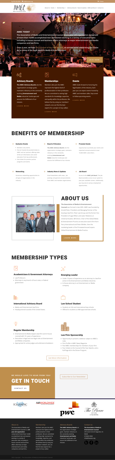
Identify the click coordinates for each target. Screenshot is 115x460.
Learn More (23, 106)
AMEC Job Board (92, 8)
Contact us (20, 388)
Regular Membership (24, 330)
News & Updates (82, 8)
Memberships (61, 8)
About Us (47, 8)
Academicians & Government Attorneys (33, 274)
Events (52, 8)
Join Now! (94, 60)
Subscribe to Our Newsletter (74, 376)
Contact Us (100, 8)
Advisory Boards (72, 8)
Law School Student (71, 303)
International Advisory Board (28, 303)
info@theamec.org (89, 438)
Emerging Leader (69, 275)
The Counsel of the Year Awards (49, 47)
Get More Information (57, 358)
